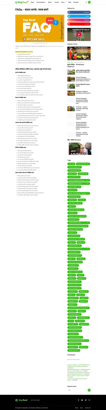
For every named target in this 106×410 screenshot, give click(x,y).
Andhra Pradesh (74, 252)
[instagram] (89, 400)
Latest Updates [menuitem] (40, 2)
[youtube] (82, 400)
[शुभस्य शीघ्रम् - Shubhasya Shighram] (79, 53)
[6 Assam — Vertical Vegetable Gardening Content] (71, 134)
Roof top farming (74, 167)
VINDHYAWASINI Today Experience (78, 223)
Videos (72, 206)
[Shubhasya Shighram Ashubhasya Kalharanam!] (71, 93)
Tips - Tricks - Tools (75, 203)
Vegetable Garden (74, 245)
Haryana (81, 278)
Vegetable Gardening (75, 337)
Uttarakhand (73, 334)
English (72, 275)
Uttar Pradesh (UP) (75, 330)
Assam (71, 258)
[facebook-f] (78, 400)
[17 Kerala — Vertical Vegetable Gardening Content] (71, 108)
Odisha (82, 311)
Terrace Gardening (74, 327)
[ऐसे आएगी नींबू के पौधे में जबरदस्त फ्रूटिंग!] (71, 86)
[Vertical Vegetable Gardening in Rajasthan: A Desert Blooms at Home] (71, 79)
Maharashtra (73, 298)
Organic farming (83, 164)
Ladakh (81, 294)
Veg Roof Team (74, 236)
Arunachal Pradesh (75, 255)
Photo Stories (73, 219)
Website (38, 407)
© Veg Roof (18, 407)
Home (76, 407)
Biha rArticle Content (75, 262)
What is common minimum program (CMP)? (78, 375)
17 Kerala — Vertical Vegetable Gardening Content (82, 108)
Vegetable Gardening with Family (78, 340)
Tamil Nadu (73, 324)
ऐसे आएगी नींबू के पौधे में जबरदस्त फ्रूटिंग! (83, 85)
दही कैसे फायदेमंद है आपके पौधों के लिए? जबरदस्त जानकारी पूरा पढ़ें (83, 71)
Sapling (72, 317)
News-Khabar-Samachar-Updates (78, 307)
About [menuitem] (49, 2)
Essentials (72, 213)
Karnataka (83, 291)
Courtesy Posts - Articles (76, 239)
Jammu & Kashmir (74, 288)
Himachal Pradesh (74, 281)
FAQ (71, 164)
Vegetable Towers (74, 343)
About (81, 407)
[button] (86, 2)
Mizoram (83, 301)
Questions (83, 173)
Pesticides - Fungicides (76, 209)
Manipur (84, 298)
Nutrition (72, 311)
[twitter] (85, 400)
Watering (83, 347)
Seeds (82, 200)
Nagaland (72, 304)
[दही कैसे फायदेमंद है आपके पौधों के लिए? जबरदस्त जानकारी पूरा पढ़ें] (71, 72)
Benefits (81, 258)
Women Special (74, 350)
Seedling (72, 200)
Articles (72, 173)
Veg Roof (72, 232)
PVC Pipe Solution (74, 314)
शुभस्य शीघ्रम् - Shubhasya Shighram (75, 65)
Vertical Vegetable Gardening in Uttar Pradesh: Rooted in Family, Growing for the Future (82, 126)
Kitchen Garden (74, 170)
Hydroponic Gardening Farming (78, 226)
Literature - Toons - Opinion (77, 216)
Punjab (72, 242)
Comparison (73, 268)
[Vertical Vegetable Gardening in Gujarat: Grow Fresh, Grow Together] (71, 115)
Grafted (72, 278)
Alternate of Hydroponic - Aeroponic (78, 249)
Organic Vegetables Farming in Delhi (78, 181)
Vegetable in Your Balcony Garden (78, 184)
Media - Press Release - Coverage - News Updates (78, 194)
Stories (81, 242)
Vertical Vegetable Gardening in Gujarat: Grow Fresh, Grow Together (82, 116)
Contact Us (88, 407)
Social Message (83, 317)
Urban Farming (74, 177)
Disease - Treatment (75, 272)
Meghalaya (73, 301)
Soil (71, 321)
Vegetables (73, 347)
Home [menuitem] (32, 2)
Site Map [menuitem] (75, 2)
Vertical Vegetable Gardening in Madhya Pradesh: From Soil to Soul (82, 101)
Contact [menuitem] (57, 2)
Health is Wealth (74, 186)
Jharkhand (72, 291)
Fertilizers (72, 190)
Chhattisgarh (73, 265)
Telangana (84, 324)
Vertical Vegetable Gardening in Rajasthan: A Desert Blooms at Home (83, 79)
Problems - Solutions (75, 229)
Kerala (71, 294)
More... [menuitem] (63, 2)
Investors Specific (74, 285)
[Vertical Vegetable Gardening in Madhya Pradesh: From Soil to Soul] (71, 100)
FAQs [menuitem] (69, 2)
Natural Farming (74, 196)
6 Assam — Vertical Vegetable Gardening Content (82, 134)
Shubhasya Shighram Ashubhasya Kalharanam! (83, 92)
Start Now (80, 321)
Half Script (45, 407)
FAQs (80, 275)
